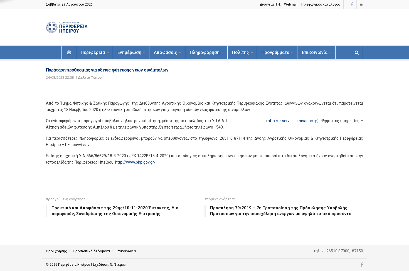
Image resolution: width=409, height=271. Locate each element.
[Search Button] (357, 52)
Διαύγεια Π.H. (270, 4)
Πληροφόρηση (205, 52)
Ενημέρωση (129, 52)
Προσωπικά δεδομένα (91, 251)
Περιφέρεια (93, 52)
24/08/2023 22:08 (60, 77)
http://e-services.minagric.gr (292, 121)
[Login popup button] (361, 4)
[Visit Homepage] (67, 27)
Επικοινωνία (314, 52)
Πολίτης (240, 52)
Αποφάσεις (165, 52)
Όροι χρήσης (56, 251)
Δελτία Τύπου (90, 77)
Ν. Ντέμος (118, 265)
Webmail (290, 4)
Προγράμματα (275, 52)
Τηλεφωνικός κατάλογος (320, 4)
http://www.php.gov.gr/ (135, 162)
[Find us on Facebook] (352, 4)
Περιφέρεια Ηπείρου (74, 265)
